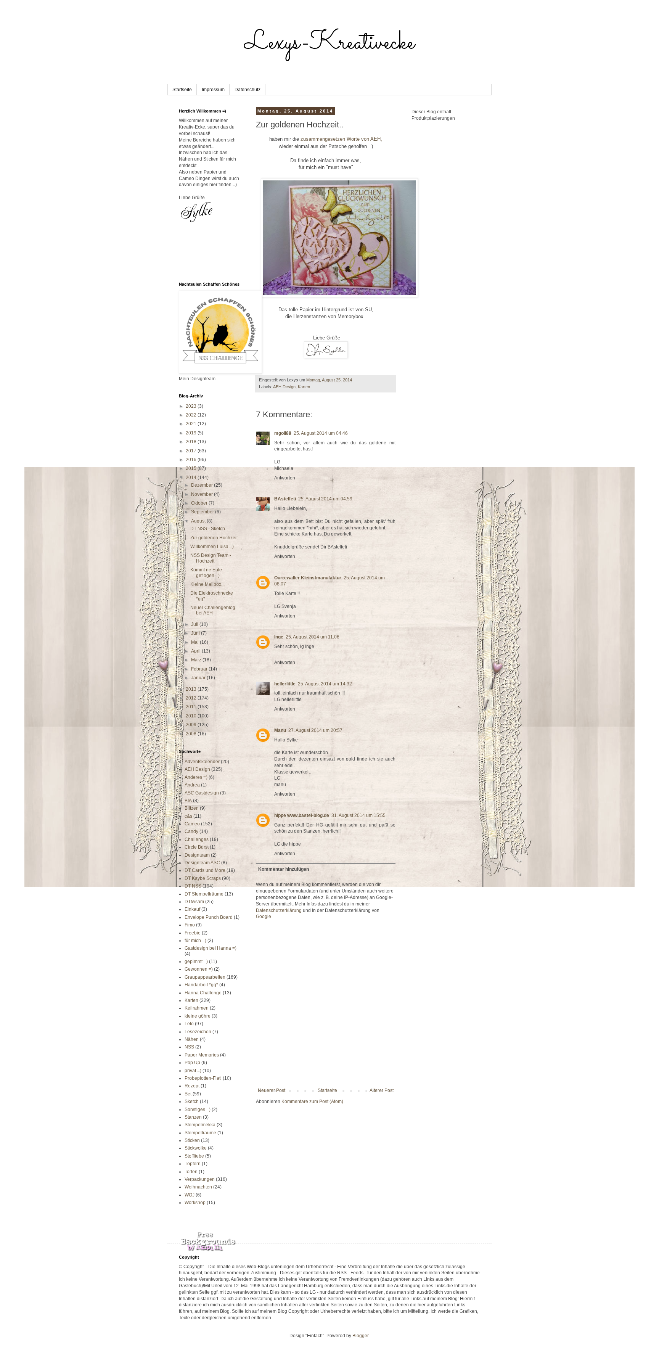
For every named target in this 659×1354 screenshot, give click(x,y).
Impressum (213, 89)
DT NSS (193, 886)
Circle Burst (197, 847)
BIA (188, 800)
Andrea (192, 785)
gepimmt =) (196, 961)
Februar (200, 669)
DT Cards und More (205, 870)
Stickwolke (196, 1148)
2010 (192, 716)
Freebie (193, 933)
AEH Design (284, 386)
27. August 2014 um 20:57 (315, 730)
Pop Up (192, 1062)
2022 (192, 415)
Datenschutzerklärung (279, 910)
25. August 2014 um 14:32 (325, 684)
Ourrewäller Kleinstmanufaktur (307, 578)
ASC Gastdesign (202, 793)
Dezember (202, 485)
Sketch (192, 1101)
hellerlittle (285, 684)
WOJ (189, 1195)
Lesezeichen (198, 1031)
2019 (192, 433)
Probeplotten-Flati (203, 1078)
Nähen (192, 1039)
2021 (192, 423)
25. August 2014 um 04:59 (325, 499)
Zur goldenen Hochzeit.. (215, 537)
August (199, 521)
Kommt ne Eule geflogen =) (206, 572)
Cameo (192, 824)
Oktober (200, 503)
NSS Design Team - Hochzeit (210, 558)
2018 (192, 441)
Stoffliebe (194, 1156)
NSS (189, 1047)
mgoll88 (282, 433)
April (196, 651)
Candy (191, 831)
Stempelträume (200, 1132)
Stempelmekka (200, 1124)
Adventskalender (202, 761)
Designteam (197, 855)
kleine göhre (198, 1016)
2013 (192, 689)
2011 (192, 706)
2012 (192, 698)
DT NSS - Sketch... (209, 528)
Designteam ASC (202, 862)
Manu (280, 730)
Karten (304, 386)
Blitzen (192, 808)
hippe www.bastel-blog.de (301, 815)
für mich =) (195, 940)
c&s (188, 816)
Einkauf (192, 909)
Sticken (192, 1140)
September (203, 512)
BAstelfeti (285, 499)
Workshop (195, 1202)
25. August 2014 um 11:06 (312, 637)
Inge (278, 637)
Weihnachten (198, 1187)
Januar (199, 677)
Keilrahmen (197, 1008)
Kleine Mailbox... (207, 584)
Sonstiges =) (198, 1109)
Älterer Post (382, 1090)
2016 (192, 459)
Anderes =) (196, 777)
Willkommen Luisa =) (212, 546)
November (202, 494)
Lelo (189, 1023)
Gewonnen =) (199, 969)
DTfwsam (194, 901)
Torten (191, 1171)
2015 (192, 468)
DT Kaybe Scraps (203, 878)
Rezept (192, 1086)
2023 (192, 406)
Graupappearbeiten (205, 977)
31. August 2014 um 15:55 (358, 815)
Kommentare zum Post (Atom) (312, 1101)
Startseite (182, 89)
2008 (192, 733)
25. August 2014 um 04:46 (321, 433)
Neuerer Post (271, 1090)
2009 (192, 724)
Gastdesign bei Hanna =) (210, 948)
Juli (195, 624)
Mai (195, 642)
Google (263, 916)
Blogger (360, 1335)
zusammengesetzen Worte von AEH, (341, 139)
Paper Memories (202, 1055)
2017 (192, 450)
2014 (192, 477)
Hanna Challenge (203, 992)
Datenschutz (247, 89)
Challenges (197, 839)
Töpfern (193, 1163)
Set (188, 1094)
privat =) (193, 1070)
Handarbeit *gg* (201, 984)
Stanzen (193, 1117)
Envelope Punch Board (209, 917)
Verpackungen (200, 1179)
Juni (196, 633)
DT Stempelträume (204, 894)
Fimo (190, 925)
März (197, 660)
